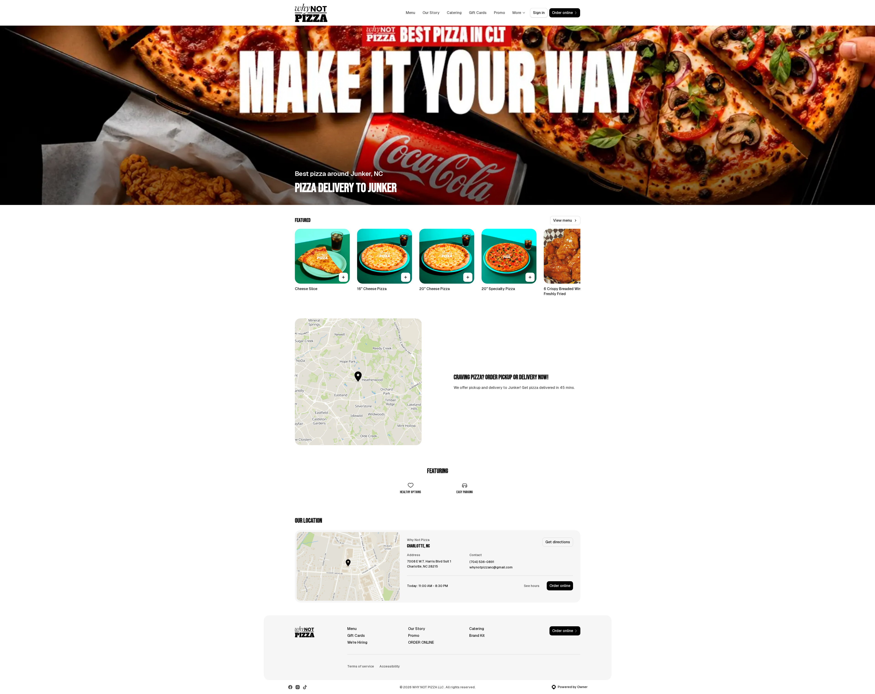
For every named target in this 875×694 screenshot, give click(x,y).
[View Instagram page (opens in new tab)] (297, 687)
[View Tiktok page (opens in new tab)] (305, 687)
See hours (531, 586)
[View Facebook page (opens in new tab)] (290, 687)
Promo (499, 12)
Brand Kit (477, 635)
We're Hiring (357, 642)
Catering (454, 12)
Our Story (431, 12)
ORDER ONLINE (421, 642)
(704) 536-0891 (481, 562)
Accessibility (390, 666)
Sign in (539, 12)
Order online (559, 585)
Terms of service (360, 666)
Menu (410, 12)
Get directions (557, 542)
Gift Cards (478, 12)
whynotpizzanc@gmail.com (491, 567)
